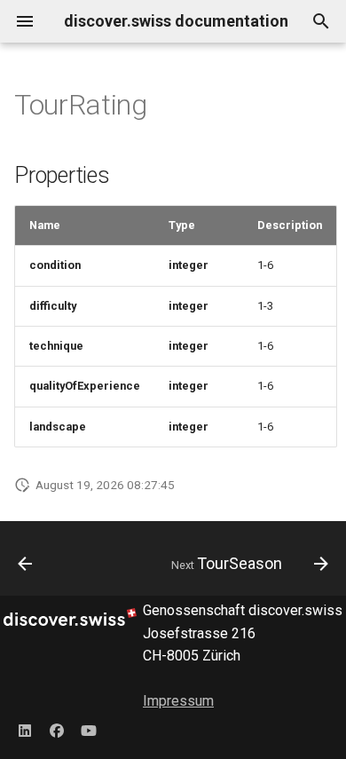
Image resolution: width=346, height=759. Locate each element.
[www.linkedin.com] (25, 730)
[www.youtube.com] (89, 730)
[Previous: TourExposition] (25, 563)
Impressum (178, 700)
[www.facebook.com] (57, 730)
